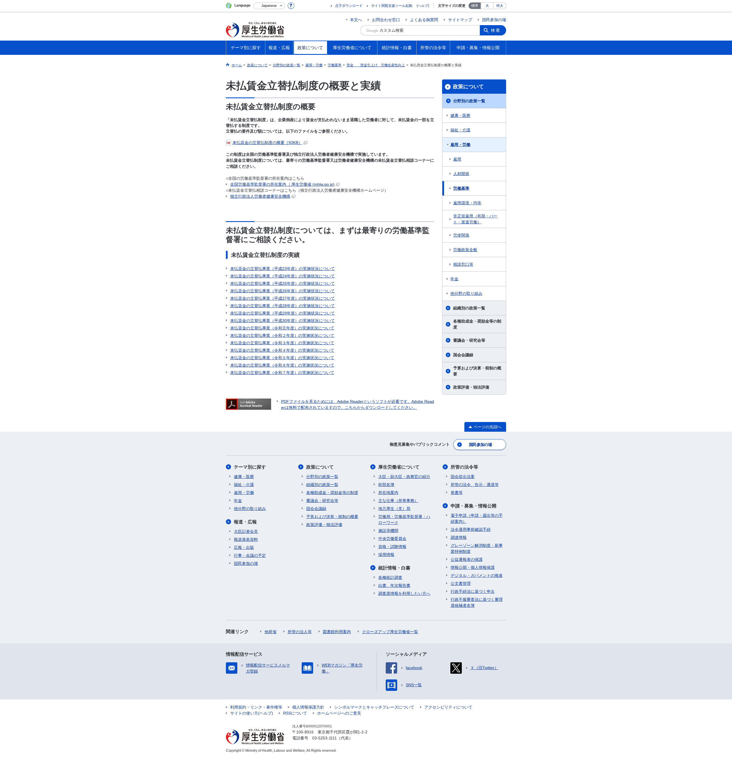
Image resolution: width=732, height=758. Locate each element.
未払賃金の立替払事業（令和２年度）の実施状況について (282, 335)
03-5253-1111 (324, 738)
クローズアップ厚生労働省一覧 (390, 631)
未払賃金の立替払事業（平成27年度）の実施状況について (282, 298)
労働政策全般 (465, 249)
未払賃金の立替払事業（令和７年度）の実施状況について (282, 372)
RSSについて (295, 713)
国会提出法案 (463, 476)
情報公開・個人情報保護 (473, 567)
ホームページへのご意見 (339, 713)
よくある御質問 (424, 20)
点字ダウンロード (349, 6)
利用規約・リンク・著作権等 (256, 707)
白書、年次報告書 (394, 585)
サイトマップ (460, 20)
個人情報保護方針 (308, 707)
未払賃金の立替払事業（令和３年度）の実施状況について (282, 343)
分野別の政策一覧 (469, 101)
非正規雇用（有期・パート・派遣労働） (475, 219)
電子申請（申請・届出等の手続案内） (477, 518)
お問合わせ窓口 (386, 20)
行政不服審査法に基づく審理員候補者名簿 (477, 602)
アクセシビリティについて (448, 707)
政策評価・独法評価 (471, 387)
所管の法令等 (464, 467)
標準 (474, 6)
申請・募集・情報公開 (473, 505)
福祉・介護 (460, 130)
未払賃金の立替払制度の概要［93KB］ (267, 142)
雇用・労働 (460, 144)
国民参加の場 (494, 20)
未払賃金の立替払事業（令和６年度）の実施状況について (282, 365)
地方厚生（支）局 (394, 508)
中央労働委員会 (392, 538)
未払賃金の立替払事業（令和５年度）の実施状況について (282, 357)
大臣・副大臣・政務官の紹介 (404, 476)
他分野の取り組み (466, 293)
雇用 (457, 159)
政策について (468, 86)
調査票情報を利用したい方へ (404, 593)
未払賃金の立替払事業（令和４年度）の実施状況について (282, 350)
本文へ (356, 20)
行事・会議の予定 (250, 555)
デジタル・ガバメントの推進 (477, 575)
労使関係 (461, 235)
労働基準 (461, 188)
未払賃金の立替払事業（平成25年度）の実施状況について (282, 283)
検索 (496, 30)
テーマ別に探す (250, 467)
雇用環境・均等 (467, 203)
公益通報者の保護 (467, 559)
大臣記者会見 (246, 531)
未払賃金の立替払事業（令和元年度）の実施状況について (282, 328)
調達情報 (459, 537)
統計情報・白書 (394, 567)
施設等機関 (388, 530)
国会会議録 (463, 355)
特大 (499, 6)
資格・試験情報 (392, 546)
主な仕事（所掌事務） (398, 500)
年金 (454, 279)
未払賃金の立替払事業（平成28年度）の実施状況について (282, 305)
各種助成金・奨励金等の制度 (477, 324)
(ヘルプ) (423, 6)
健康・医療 (460, 115)
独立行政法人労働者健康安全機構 (260, 196)
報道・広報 (245, 521)
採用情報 (386, 554)
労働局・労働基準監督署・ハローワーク (404, 519)
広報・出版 (244, 547)
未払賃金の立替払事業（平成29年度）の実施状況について (282, 313)
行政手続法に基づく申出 (473, 591)
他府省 (270, 631)
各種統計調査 (390, 577)
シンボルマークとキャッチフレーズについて (374, 707)
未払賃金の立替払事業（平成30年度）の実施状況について (282, 320)
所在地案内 (388, 492)
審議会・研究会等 (469, 340)
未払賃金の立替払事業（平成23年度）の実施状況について (282, 268)
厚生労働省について (398, 467)
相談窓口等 (463, 264)
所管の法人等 (300, 631)
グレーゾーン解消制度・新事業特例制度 (477, 548)
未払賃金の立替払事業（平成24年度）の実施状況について (282, 276)
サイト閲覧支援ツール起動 (391, 6)
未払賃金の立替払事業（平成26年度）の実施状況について (282, 291)
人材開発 (461, 173)
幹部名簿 (386, 484)
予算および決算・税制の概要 (477, 371)
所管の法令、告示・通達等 (475, 484)
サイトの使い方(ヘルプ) (251, 713)
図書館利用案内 (337, 631)
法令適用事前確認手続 (471, 529)
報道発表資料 (246, 539)
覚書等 (457, 492)
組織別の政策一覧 (469, 308)
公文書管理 (461, 583)
